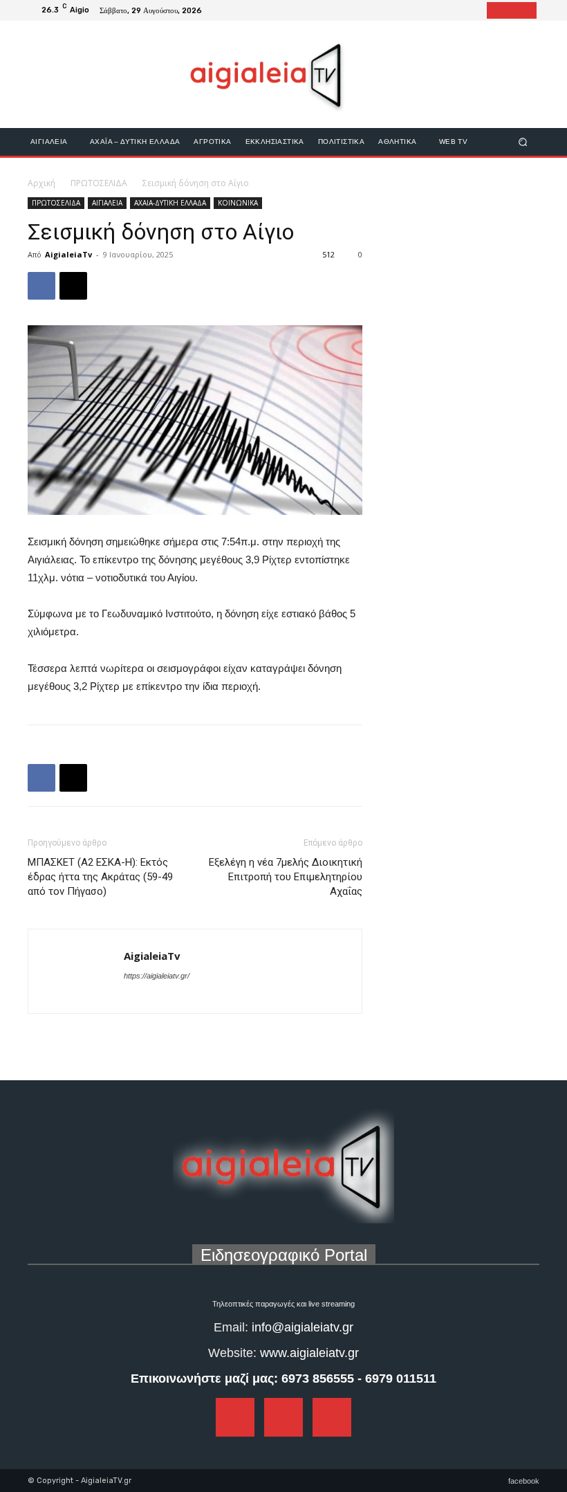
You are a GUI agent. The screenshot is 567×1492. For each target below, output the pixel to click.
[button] (523, 141)
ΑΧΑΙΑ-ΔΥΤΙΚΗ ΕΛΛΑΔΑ (170, 203)
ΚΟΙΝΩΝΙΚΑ (238, 203)
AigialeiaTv (68, 254)
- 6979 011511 (396, 1378)
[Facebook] (495, 10)
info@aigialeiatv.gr (302, 1327)
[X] (73, 286)
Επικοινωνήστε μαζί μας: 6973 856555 (242, 1378)
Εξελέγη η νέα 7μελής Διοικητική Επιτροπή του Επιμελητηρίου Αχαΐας (285, 877)
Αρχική (41, 183)
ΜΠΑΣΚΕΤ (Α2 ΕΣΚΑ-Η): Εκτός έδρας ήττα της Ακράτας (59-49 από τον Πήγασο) (100, 877)
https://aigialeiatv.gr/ (156, 976)
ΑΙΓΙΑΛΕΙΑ (107, 203)
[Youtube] (528, 10)
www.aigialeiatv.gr (309, 1353)
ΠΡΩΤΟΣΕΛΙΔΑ (99, 183)
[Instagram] (511, 10)
